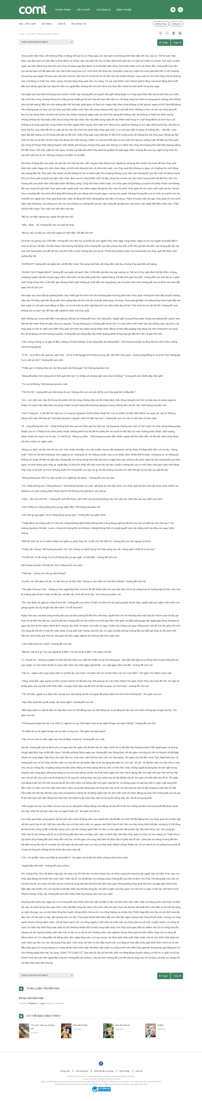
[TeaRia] (150, 1030)
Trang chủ (65, 1071)
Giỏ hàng (47, 23)
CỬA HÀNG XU (103, 9)
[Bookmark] (173, 33)
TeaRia (160, 1025)
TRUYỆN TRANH (63, 9)
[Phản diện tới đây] (66, 1030)
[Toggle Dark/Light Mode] (180, 33)
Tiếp (175, 42)
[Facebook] (101, 1063)
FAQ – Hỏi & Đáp (27, 23)
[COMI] (33, 9)
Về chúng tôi (78, 23)
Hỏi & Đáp (124, 1071)
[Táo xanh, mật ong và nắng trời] (24, 1030)
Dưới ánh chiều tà (122, 1025)
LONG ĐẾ (30, 34)
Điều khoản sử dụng (103, 1071)
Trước (165, 42)
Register (33, 1003)
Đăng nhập (161, 23)
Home (21, 34)
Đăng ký (176, 23)
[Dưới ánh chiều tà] (108, 1030)
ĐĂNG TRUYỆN (124, 9)
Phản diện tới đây (80, 1025)
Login (42, 1003)
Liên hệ (61, 23)
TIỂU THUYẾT (83, 9)
